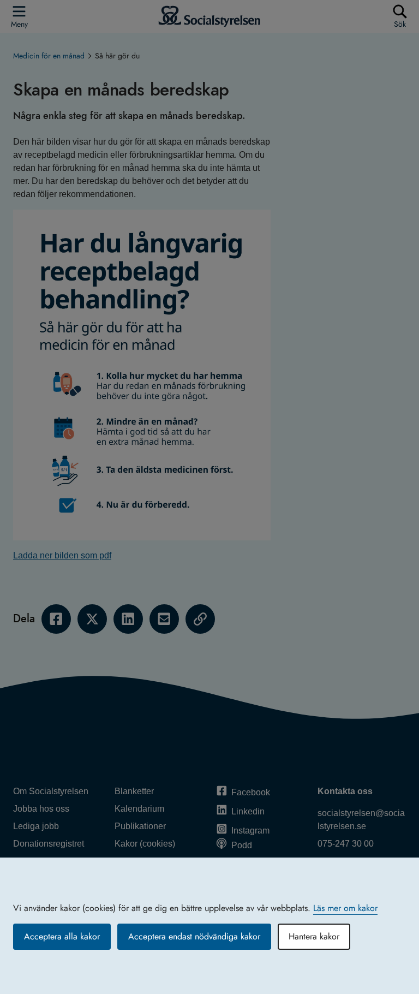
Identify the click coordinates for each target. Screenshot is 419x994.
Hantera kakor (314, 936)
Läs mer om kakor (345, 908)
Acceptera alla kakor (62, 936)
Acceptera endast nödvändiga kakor (194, 936)
